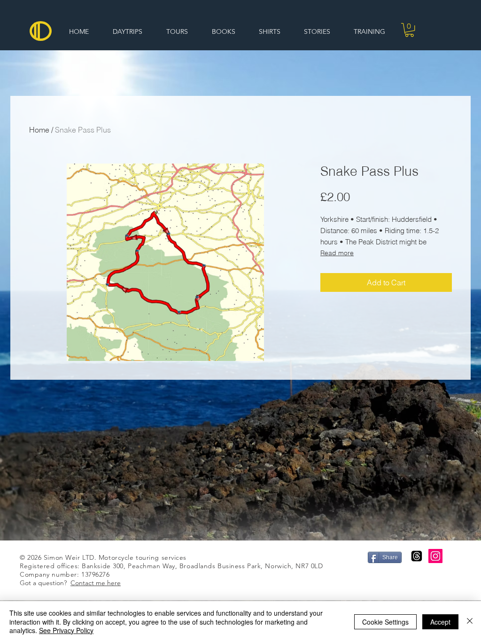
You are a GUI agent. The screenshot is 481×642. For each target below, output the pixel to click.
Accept (440, 621)
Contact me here (95, 583)
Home (39, 129)
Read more (337, 253)
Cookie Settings (385, 621)
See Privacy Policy (66, 630)
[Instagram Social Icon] (435, 556)
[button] (409, 30)
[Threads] (417, 556)
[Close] (469, 621)
